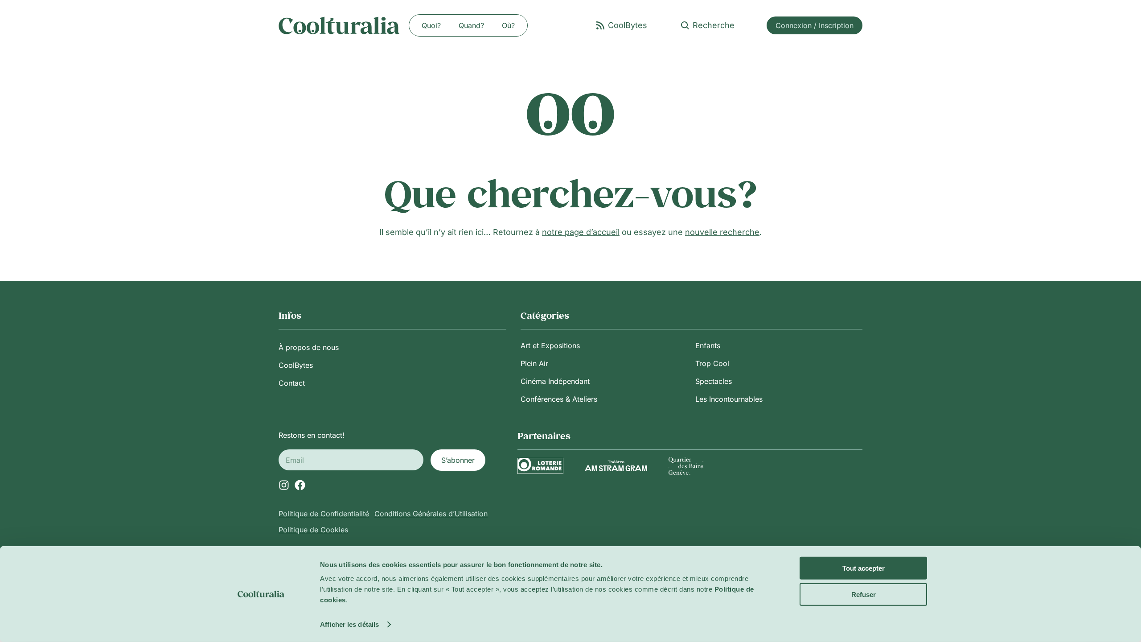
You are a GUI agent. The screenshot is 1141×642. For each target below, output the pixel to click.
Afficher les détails (349, 624)
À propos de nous (309, 347)
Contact (292, 383)
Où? (508, 25)
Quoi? (431, 25)
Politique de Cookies (313, 529)
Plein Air (534, 363)
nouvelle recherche (722, 232)
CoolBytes (296, 365)
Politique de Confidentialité (324, 513)
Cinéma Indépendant (555, 381)
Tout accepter (863, 568)
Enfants (707, 345)
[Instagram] (284, 485)
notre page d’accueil (581, 232)
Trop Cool (712, 363)
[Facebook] (300, 485)
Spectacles (713, 381)
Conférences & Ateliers (559, 399)
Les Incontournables (729, 399)
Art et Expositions (550, 345)
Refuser (863, 594)
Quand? (471, 25)
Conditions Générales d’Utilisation (431, 513)
